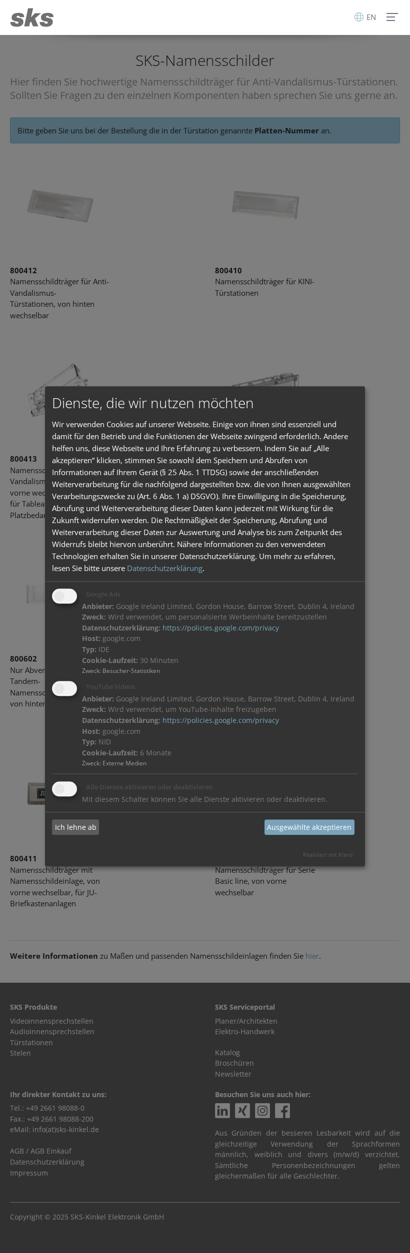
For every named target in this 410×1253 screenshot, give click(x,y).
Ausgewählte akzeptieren (309, 827)
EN (370, 17)
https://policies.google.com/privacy (220, 628)
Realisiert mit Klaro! (328, 855)
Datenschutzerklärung (164, 568)
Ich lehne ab (75, 827)
